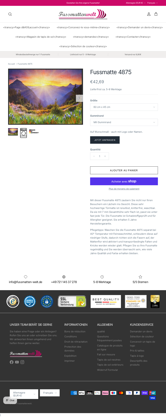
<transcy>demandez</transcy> (91, 36)
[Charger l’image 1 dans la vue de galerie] (45, 97)
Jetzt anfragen (104, 140)
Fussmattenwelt (24, 403)
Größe (93, 100)
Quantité (95, 149)
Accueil (11, 64)
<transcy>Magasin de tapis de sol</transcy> (40, 36)
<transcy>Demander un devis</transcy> (139, 27)
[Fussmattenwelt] (83, 14)
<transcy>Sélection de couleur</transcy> (83, 46)
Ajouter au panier (124, 170)
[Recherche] (10, 14)
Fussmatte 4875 (25, 64)
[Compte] (148, 14)
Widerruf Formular (107, 369)
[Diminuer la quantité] (93, 156)
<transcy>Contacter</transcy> (133, 36)
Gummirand (97, 115)
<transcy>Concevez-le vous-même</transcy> (83, 27)
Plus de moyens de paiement (124, 188)
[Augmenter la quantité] (106, 156)
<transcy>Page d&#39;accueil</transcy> (26, 27)
